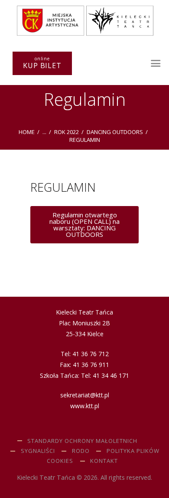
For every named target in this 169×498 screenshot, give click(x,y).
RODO (81, 451)
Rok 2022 (66, 132)
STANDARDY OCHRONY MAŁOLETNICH (82, 441)
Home (27, 132)
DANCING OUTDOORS (115, 132)
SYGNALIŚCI (38, 451)
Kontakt (104, 461)
